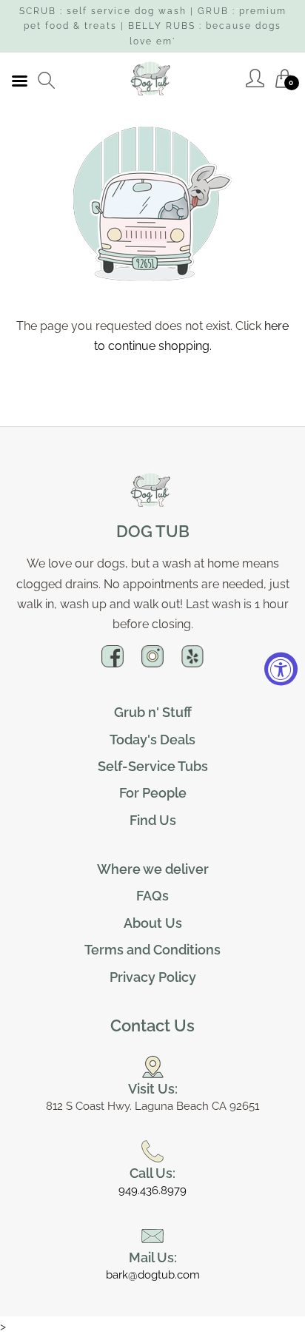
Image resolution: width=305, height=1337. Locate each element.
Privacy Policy (153, 977)
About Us (153, 923)
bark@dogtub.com (153, 1275)
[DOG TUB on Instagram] (152, 662)
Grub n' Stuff (153, 712)
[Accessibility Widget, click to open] (281, 668)
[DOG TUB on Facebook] (112, 662)
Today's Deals (152, 739)
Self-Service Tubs (153, 766)
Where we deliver (153, 869)
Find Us (153, 820)
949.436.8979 (152, 1190)
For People (153, 793)
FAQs (152, 895)
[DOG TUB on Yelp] (192, 662)
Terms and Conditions (152, 949)
